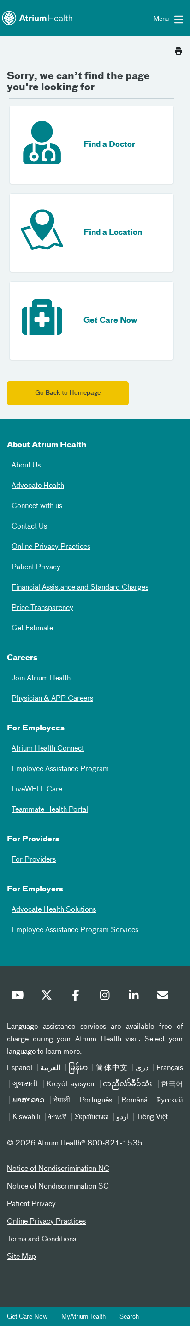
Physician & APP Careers (52, 699)
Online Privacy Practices (51, 547)
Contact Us (29, 526)
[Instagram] (107, 997)
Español (19, 1068)
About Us (26, 465)
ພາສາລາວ (28, 1100)
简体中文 (111, 1068)
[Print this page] (178, 49)
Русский (170, 1100)
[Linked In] (136, 997)
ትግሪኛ (57, 1117)
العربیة (50, 1068)
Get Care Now (27, 1317)
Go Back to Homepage (68, 393)
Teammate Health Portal (50, 810)
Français (169, 1068)
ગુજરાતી (25, 1084)
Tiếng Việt (152, 1117)
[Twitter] (49, 997)
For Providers (34, 860)
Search (129, 1317)
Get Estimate (32, 628)
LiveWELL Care (37, 789)
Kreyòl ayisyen (70, 1084)
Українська (91, 1117)
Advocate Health (38, 486)
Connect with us (37, 506)
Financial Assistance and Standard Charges (80, 587)
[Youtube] (20, 997)
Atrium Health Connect (48, 749)
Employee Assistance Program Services (75, 930)
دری (142, 1068)
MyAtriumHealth (83, 1317)
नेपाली (61, 1100)
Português (96, 1100)
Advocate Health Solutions (54, 910)
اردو (122, 1117)
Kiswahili (26, 1117)
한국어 (172, 1084)
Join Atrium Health (41, 678)
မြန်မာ (78, 1068)
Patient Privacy (36, 567)
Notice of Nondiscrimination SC (58, 1186)
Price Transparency (42, 608)
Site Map (21, 1257)
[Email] (165, 997)
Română (134, 1100)
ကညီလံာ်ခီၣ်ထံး (127, 1084)
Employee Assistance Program (60, 769)
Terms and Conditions (41, 1239)
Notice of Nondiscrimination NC (58, 1169)
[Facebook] (78, 997)
